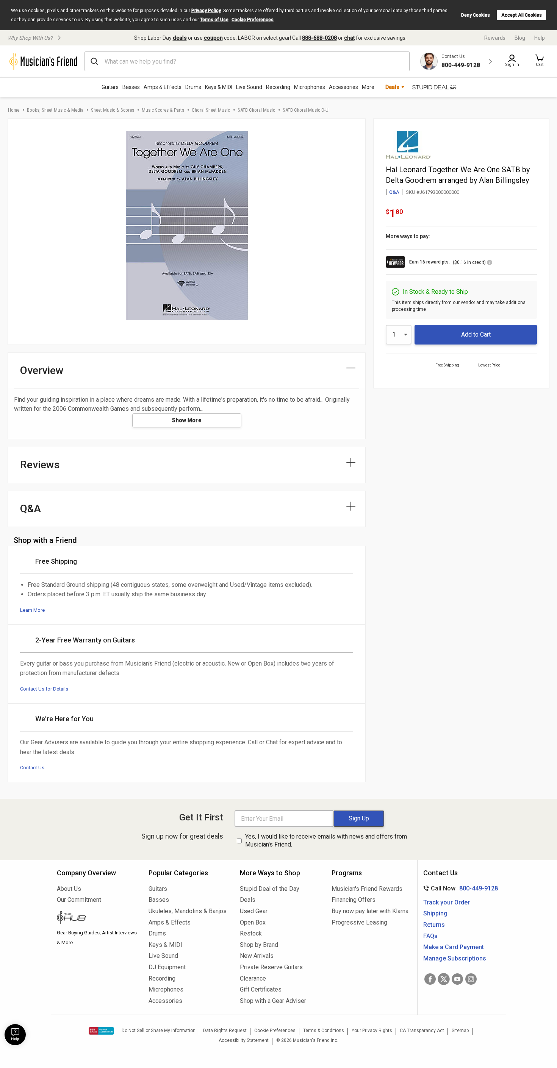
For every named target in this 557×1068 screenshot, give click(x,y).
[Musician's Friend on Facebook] (430, 979)
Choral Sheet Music (211, 110)
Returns (434, 924)
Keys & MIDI (218, 87)
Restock (251, 933)
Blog (520, 38)
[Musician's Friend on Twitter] (444, 979)
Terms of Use (214, 19)
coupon (213, 38)
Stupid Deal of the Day (269, 888)
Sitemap (460, 1030)
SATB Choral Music (256, 110)
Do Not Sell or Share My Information (159, 1030)
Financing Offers (354, 899)
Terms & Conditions (323, 1030)
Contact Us (32, 767)
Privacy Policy (206, 10)
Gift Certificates (261, 989)
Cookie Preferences (253, 19)
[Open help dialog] (15, 1034)
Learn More (32, 610)
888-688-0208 (319, 38)
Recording (278, 87)
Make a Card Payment (453, 947)
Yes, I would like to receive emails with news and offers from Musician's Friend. (326, 840)
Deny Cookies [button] (475, 15)
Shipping (435, 913)
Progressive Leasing (359, 922)
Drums (193, 87)
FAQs (430, 936)
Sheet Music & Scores (112, 110)
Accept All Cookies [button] (521, 15)
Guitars (110, 87)
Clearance (253, 978)
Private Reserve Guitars (271, 967)
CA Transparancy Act (422, 1030)
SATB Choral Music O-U (306, 110)
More (368, 87)
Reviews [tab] (40, 464)
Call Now (459, 888)
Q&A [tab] (30, 508)
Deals (247, 899)
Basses (131, 87)
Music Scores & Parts (163, 110)
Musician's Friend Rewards (367, 888)
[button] (539, 61)
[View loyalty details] (489, 263)
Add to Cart (476, 334)
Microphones (309, 87)
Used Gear (254, 911)
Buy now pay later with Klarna (370, 911)
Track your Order (446, 902)
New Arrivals (257, 955)
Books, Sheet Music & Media (55, 110)
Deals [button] (392, 87)
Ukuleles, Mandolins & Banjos (188, 911)
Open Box (253, 922)
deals (180, 38)
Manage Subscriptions (454, 958)
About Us (69, 888)
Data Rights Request (225, 1030)
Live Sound (249, 87)
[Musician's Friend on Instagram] (471, 979)
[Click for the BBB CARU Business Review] (101, 1031)
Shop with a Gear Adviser (273, 1000)
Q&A (394, 192)
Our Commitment (79, 899)
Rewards (494, 38)
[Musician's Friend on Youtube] (457, 979)
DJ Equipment (167, 967)
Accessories (343, 87)
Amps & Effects (162, 87)
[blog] (97, 918)
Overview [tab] (42, 370)
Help (539, 38)
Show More (186, 420)
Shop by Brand (259, 944)
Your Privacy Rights (372, 1030)
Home (13, 110)
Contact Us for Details (44, 689)
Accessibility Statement (244, 1040)
